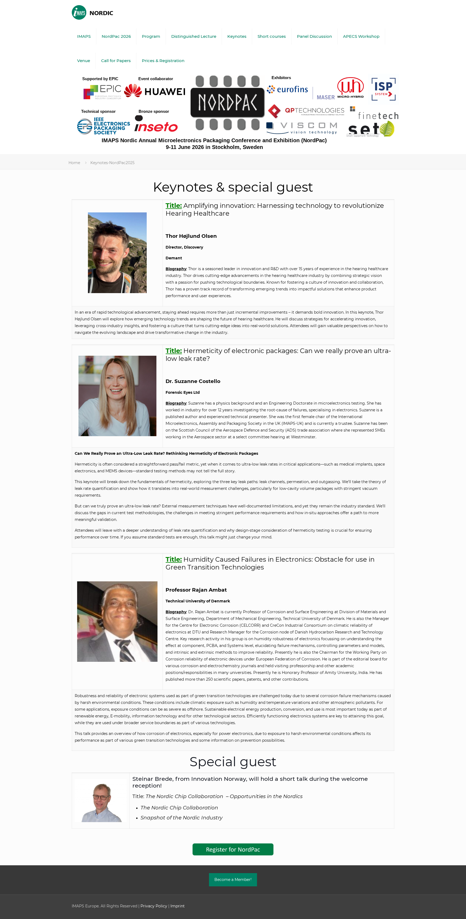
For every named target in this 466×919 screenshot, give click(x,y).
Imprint (177, 906)
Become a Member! (233, 879)
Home (74, 162)
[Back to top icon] (440, 908)
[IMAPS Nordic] (96, 12)
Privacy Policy (154, 906)
